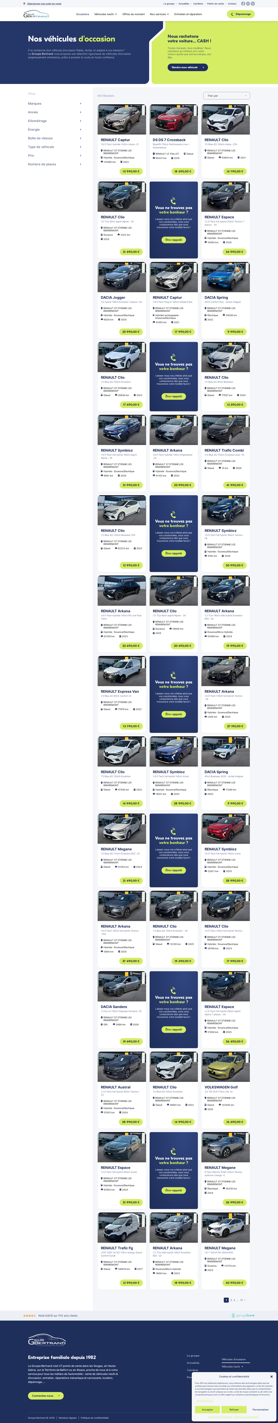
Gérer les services (205, 1401)
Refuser (234, 1409)
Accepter (207, 1409)
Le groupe (169, 3)
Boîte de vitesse (40, 138)
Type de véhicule (41, 147)
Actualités (184, 3)
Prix (31, 155)
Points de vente (215, 3)
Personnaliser (261, 1409)
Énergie (34, 129)
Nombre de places (42, 164)
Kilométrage (37, 121)
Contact (232, 3)
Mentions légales (68, 1417)
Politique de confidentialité (220, 1417)
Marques (35, 103)
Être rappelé (174, 240)
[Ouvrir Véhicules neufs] (116, 14)
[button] (271, 1376)
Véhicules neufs (231, 1366)
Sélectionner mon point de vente (44, 3)
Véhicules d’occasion (234, 1359)
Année (33, 112)
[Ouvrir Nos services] (168, 14)
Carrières (198, 3)
